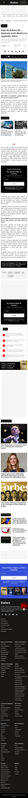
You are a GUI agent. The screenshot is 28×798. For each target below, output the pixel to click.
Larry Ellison (4, 650)
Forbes (12, 263)
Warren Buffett (4, 654)
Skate (2, 736)
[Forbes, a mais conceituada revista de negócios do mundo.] (14, 603)
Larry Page (3, 656)
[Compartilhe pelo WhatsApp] (15, 51)
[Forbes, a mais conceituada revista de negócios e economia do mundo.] (14, 2)
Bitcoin (2, 705)
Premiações (18, 736)
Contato (3, 627)
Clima (16, 745)
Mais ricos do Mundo (6, 642)
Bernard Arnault (5, 652)
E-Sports (3, 727)
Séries (16, 725)
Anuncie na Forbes (5, 625)
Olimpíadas (3, 738)
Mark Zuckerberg (5, 646)
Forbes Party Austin (5, 776)
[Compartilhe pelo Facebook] (8, 51)
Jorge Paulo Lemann (20, 648)
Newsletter (3, 631)
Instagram (3, 672)
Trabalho (17, 714)
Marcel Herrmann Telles (20, 650)
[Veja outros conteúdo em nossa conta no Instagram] (9, 614)
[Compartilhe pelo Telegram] (19, 51)
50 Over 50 (17, 674)
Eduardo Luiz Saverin (20, 644)
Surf (2, 734)
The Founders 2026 (19, 696)
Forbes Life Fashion (5, 771)
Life (13, 16)
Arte (2, 756)
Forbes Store (4, 621)
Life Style (3, 743)
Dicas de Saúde (18, 716)
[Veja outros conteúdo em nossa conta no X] (5, 614)
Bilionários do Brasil (19, 670)
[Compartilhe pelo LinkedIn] (12, 51)
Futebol (3, 731)
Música (16, 734)
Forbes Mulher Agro (5, 788)
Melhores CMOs (19, 684)
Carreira (9, 16)
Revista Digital (4, 623)
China (16, 769)
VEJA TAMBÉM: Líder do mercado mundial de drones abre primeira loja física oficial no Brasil (14, 220)
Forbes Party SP (4, 778)
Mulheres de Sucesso (20, 694)
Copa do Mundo (5, 725)
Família (16, 711)
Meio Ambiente (19, 743)
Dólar (2, 718)
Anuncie (23, 2)
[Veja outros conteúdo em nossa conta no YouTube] (13, 614)
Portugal (3, 745)
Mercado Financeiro (5, 707)
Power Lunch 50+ (5, 769)
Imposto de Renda (5, 720)
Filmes (16, 727)
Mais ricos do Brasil (20, 642)
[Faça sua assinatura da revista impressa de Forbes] (4, 591)
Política (17, 763)
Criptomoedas (4, 716)
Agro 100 (17, 666)
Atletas (3, 740)
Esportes (3, 723)
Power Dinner (4, 765)
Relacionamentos (19, 709)
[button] (16, 56)
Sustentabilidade (19, 747)
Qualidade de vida (5, 751)
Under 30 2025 (18, 700)
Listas (17, 16)
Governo (17, 771)
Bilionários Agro (18, 668)
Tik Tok (2, 674)
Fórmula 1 (3, 729)
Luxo (2, 754)
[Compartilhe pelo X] (5, 51)
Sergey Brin (3, 658)
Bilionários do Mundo (20, 672)
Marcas (3, 758)
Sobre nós (3, 619)
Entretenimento (19, 723)
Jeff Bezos (3, 648)
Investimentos (4, 709)
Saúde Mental (18, 705)
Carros (2, 760)
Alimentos (17, 751)
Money (22, 16)
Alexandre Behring (19, 656)
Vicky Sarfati (18, 646)
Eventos (17, 731)
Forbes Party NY (5, 774)
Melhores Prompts (5, 668)
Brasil (16, 767)
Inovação (3, 670)
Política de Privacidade (10, 188)
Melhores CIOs (18, 682)
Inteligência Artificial (6, 666)
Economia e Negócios (7, 703)
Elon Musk (3, 644)
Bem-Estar (18, 703)
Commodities (4, 714)
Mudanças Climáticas (20, 749)
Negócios (8, 20)
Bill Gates (3, 660)
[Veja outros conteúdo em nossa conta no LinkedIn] (16, 614)
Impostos (3, 711)
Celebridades (18, 729)
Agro (4, 16)
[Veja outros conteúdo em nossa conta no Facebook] (2, 614)
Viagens (3, 747)
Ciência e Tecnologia (7, 664)
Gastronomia (4, 749)
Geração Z (17, 707)
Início (2, 20)
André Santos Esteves (20, 658)
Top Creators (18, 698)
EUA (16, 765)
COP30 (16, 754)
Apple (2, 676)
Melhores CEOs (18, 680)
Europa (16, 774)
